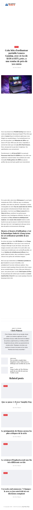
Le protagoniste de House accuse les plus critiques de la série (16, 432)
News (16, 46)
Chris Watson (17, 67)
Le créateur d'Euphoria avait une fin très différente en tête (16, 461)
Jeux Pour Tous (25, 506)
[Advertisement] (16, 26)
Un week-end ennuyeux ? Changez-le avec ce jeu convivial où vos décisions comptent (16, 491)
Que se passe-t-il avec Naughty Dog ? (17, 403)
